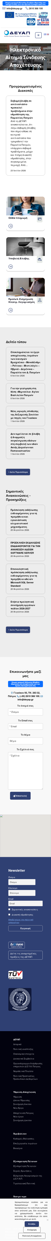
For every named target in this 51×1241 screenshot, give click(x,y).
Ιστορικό (17, 1044)
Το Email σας (25, 720)
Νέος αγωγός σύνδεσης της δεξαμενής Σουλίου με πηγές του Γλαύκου (25, 414)
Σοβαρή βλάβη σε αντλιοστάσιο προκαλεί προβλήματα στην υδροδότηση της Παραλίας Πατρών (22, 109)
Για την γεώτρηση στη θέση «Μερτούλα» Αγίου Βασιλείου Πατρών (25, 392)
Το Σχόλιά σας (25, 749)
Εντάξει (31, 1224)
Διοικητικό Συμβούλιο (23, 1058)
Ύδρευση (17, 1096)
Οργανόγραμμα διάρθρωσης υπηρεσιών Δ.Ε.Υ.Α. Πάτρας (27, 1065)
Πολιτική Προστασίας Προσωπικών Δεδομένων (25, 1077)
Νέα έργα (18, 1116)
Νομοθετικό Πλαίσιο (23, 1071)
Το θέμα (25, 734)
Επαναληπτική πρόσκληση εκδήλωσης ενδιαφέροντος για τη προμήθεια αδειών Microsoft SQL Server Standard (24, 577)
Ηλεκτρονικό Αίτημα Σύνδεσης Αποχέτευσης (25, 57)
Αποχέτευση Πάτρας (23, 1113)
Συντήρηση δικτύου (22, 1104)
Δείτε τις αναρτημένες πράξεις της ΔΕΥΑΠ (23, 955)
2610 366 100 (36, 8)
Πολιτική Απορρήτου (32, 1236)
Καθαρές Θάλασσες (23, 1138)
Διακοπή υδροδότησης (22, 914)
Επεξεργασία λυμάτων (25, 1143)
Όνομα (11, 877)
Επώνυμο (12, 888)
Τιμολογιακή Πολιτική (24, 1183)
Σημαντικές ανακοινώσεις (24, 909)
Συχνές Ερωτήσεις (22, 1170)
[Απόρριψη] (47, 1219)
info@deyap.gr (14, 8)
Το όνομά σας (25, 705)
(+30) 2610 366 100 (29, 696)
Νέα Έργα (18, 1107)
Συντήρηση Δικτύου (22, 1120)
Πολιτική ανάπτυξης (23, 1049)
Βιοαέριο (17, 1148)
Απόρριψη (32, 1230)
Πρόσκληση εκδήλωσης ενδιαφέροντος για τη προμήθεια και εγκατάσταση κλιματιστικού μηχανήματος (24, 518)
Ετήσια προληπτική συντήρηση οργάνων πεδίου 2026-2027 (23, 605)
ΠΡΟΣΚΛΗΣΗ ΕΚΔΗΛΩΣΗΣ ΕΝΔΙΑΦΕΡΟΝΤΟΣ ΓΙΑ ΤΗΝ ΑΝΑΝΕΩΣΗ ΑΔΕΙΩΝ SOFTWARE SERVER (25, 547)
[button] (25, 56)
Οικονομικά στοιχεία (23, 1053)
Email (10, 898)
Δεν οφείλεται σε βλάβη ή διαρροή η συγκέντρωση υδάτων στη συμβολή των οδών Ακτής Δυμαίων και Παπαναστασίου (25, 442)
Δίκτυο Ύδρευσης (21, 1100)
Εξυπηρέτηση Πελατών (24, 1166)
